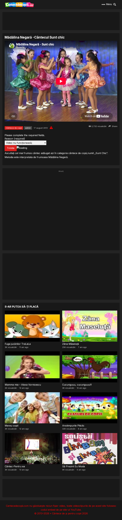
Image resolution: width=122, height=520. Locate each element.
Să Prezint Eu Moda (73, 466)
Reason (15, 138)
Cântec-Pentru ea (15, 466)
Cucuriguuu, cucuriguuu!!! (77, 384)
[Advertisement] (61, 21)
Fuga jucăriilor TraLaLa (18, 343)
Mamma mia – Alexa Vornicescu (23, 384)
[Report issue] (51, 128)
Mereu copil (11, 425)
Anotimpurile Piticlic (73, 425)
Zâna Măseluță (70, 343)
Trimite (10, 148)
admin (28, 128)
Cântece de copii (14, 128)
